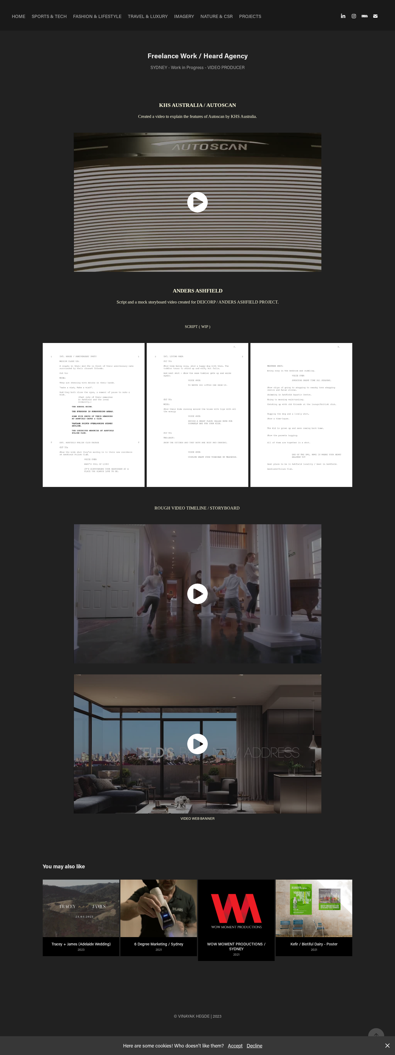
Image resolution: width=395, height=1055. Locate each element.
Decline (254, 1045)
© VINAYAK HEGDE (192, 1016)
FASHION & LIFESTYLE (97, 16)
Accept (235, 1045)
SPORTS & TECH (49, 16)
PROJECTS (250, 16)
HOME (18, 16)
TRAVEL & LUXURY (148, 16)
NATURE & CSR (216, 16)
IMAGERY (184, 16)
